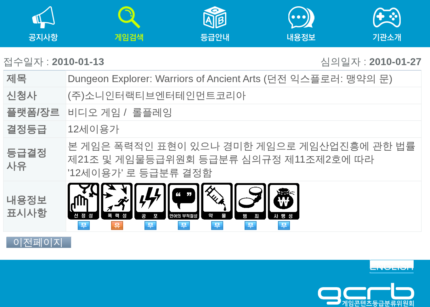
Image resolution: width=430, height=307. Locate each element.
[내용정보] (301, 6)
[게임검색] (129, 6)
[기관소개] (387, 6)
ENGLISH (392, 266)
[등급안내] (215, 6)
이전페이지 (38, 242)
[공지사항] (43, 6)
